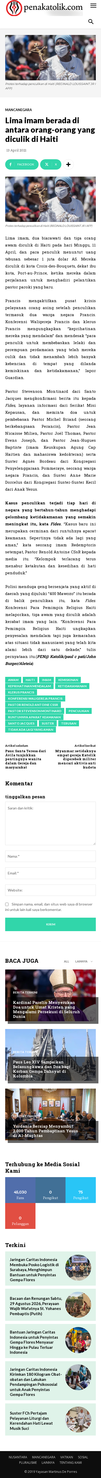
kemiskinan (68, 680)
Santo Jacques (21, 723)
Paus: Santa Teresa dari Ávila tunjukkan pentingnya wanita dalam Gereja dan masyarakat (25, 759)
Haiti (30, 680)
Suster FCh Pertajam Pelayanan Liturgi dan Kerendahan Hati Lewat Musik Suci (31, 1421)
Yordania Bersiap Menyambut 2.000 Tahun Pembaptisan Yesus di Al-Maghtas (45, 1131)
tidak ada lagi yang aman (30, 729)
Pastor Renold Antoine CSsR (33, 705)
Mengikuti (50, 1179)
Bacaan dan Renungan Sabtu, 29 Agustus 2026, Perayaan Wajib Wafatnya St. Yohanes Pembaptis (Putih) (36, 1306)
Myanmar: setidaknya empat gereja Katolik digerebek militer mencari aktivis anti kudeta (75, 759)
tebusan (68, 723)
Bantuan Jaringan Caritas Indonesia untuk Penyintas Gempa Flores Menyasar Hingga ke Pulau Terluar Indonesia (34, 1342)
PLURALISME (28, 1462)
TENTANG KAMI (71, 1462)
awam (13, 680)
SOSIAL (83, 1457)
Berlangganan (20, 1205)
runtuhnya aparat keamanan (34, 717)
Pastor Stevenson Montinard (34, 711)
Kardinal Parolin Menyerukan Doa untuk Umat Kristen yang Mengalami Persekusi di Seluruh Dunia (46, 1009)
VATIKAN (66, 1457)
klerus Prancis (21, 692)
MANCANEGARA (18, 110)
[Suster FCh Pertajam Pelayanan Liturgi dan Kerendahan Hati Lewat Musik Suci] (78, 1419)
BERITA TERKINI (25, 992)
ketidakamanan (72, 686)
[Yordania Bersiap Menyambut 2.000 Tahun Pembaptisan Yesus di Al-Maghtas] (50, 1114)
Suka (20, 1179)
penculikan (79, 711)
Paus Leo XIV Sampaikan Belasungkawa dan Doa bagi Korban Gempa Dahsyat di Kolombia (41, 1068)
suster (48, 723)
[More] (68, 164)
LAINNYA (48, 1462)
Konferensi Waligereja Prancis (35, 698)
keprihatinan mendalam (29, 686)
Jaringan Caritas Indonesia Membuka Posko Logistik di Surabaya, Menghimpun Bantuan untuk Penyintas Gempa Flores (34, 1269)
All (66, 961)
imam (46, 680)
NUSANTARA (18, 1457)
